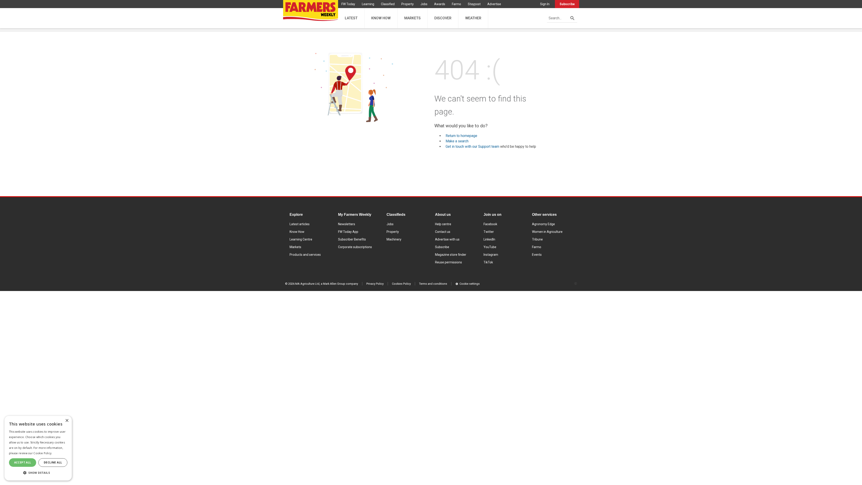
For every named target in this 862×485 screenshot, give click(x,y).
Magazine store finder (450, 254)
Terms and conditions (433, 283)
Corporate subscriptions (355, 247)
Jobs (423, 4)
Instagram (491, 254)
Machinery (394, 239)
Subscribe (567, 4)
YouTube (490, 247)
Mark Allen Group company (340, 283)
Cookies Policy (401, 283)
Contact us (442, 232)
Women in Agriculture (547, 232)
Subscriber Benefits (352, 239)
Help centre (443, 224)
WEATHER (473, 18)
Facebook (490, 224)
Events (537, 254)
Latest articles (300, 224)
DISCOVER (442, 18)
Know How (297, 232)
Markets (295, 247)
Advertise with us (447, 239)
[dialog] (38, 448)
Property (407, 4)
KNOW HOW (381, 18)
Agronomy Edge (543, 224)
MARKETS (412, 18)
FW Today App (348, 232)
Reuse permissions (448, 262)
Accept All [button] (22, 462)
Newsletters (346, 224)
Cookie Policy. (42, 453)
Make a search (457, 141)
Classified (388, 4)
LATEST (351, 18)
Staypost (474, 4)
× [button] (66, 420)
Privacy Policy (375, 283)
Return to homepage (461, 136)
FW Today (348, 4)
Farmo (456, 4)
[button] (38, 473)
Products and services (305, 254)
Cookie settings (470, 283)
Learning (368, 4)
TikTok (488, 262)
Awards (439, 4)
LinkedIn (489, 239)
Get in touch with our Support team (472, 146)
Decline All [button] (53, 462)
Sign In (545, 4)
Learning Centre (301, 239)
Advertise (494, 4)
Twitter (489, 232)
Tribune (537, 239)
